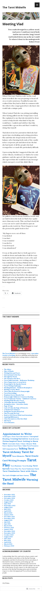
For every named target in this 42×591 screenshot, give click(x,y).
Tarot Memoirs (9, 422)
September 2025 (9, 496)
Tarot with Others (28, 471)
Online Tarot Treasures (30, 446)
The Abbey (7, 369)
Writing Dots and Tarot (12, 373)
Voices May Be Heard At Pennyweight (17, 391)
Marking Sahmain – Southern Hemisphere (18, 388)
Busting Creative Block (11, 389)
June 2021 (7, 524)
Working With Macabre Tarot (14, 400)
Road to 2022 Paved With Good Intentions (18, 415)
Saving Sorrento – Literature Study (16, 404)
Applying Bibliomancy (11, 417)
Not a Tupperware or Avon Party (15, 382)
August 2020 (8, 537)
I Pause (23, 444)
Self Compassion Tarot (10, 449)
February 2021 (9, 527)
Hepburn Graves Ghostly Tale (14, 395)
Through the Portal (10, 377)
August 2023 (8, 502)
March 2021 (8, 526)
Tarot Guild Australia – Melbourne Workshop (19, 380)
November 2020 (9, 533)
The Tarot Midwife (14, 7)
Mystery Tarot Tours (14, 446)
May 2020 (7, 540)
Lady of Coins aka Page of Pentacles (16, 408)
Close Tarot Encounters (20, 436)
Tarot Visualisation (11, 471)
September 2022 (9, 505)
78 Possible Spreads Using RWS (14, 402)
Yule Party (7, 421)
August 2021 (8, 520)
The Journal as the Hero (12, 378)
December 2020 (9, 531)
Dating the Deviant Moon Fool (14, 411)
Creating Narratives (19, 439)
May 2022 (7, 509)
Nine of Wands (9, 371)
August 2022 (8, 507)
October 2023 (8, 500)
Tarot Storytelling (10, 393)
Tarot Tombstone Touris (30, 469)
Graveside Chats (14, 444)
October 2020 (9, 535)
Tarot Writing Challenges (12, 386)
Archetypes (7, 436)
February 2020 (9, 546)
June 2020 (7, 538)
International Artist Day (12, 375)
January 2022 (8, 515)
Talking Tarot (26, 448)
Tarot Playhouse (16, 466)
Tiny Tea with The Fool (11, 413)
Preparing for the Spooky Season (15, 384)
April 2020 (7, 542)
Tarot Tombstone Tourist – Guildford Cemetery (20, 399)
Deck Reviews (34, 439)
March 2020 (8, 544)
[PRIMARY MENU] (37, 4)
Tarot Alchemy (12, 452)
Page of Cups (8, 406)
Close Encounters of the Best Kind (15, 419)
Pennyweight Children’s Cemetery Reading (18, 397)
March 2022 (8, 513)
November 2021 (9, 518)
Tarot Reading (27, 466)
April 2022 (7, 511)
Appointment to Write (17, 434)
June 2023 (7, 504)
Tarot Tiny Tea (15, 469)
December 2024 (9, 498)
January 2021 (8, 529)
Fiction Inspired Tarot (12, 441)
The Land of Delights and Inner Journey (16, 475)
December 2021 (9, 516)
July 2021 (7, 522)
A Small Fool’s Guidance (12, 410)
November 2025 (9, 495)
